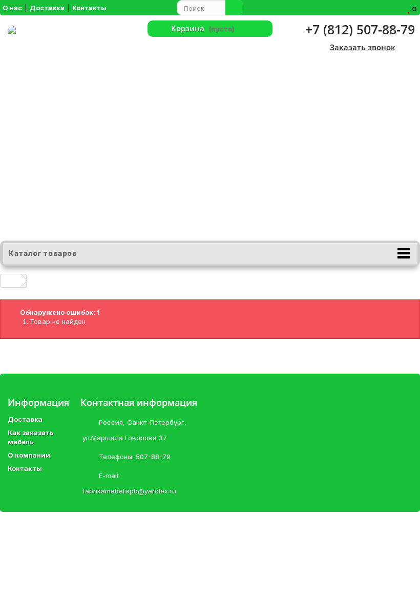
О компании (29, 455)
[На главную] (10, 280)
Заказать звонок (362, 47)
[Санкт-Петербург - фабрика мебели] (70, 133)
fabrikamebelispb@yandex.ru (129, 491)
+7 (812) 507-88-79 (360, 29)
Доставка (25, 419)
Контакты (25, 468)
